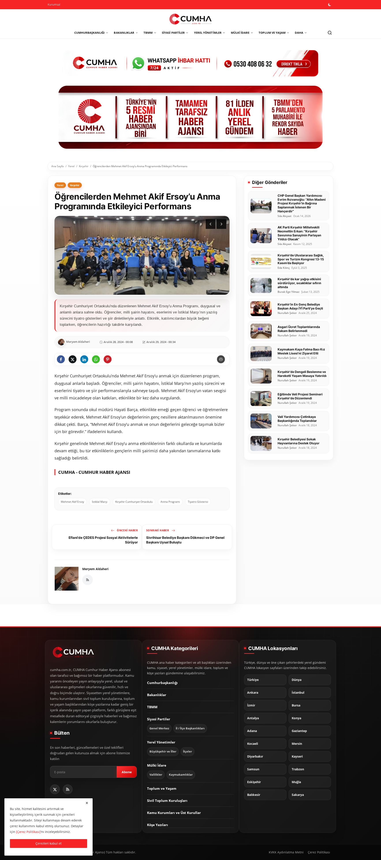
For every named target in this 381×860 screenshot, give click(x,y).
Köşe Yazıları (157, 824)
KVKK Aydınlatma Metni (286, 852)
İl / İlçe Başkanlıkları (190, 728)
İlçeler (187, 751)
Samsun (253, 769)
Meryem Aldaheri (95, 569)
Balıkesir (253, 795)
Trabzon (298, 769)
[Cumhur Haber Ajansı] (190, 117)
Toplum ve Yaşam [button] (272, 33)
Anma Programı (170, 502)
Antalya (253, 718)
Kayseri (297, 756)
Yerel (71, 166)
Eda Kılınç (284, 268)
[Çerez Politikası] (28, 832)
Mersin (297, 743)
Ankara (252, 692)
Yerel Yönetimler (161, 742)
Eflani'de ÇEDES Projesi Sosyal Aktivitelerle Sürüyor (103, 540)
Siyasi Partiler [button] (173, 33)
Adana (252, 731)
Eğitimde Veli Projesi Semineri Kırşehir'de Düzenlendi (300, 396)
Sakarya (298, 795)
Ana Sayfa (57, 166)
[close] (86, 803)
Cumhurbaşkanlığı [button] (89, 33)
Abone (127, 772)
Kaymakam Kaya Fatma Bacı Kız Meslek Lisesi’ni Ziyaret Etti (301, 351)
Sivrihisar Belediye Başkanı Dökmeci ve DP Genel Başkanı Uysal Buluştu (185, 540)
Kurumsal (54, 4)
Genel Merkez (159, 728)
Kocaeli (252, 743)
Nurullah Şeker (287, 313)
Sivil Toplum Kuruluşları (167, 800)
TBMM (152, 706)
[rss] (68, 789)
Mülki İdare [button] (240, 33)
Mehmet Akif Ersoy (72, 502)
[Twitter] (55, 789)
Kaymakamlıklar (181, 774)
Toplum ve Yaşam (161, 788)
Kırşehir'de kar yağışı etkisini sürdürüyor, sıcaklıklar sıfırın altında (299, 283)
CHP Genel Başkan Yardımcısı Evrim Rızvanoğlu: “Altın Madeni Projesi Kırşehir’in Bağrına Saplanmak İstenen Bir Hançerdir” (302, 203)
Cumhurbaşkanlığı (162, 682)
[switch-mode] (330, 4)
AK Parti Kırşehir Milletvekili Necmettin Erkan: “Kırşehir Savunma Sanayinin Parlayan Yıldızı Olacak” (299, 233)
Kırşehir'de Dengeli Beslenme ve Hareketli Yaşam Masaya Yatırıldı (302, 374)
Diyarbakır (255, 756)
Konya (296, 718)
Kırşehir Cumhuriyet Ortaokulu (134, 502)
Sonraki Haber (158, 530)
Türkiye (253, 680)
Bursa (296, 705)
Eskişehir (254, 782)
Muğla (296, 782)
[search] (329, 33)
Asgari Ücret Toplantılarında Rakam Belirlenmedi (299, 329)
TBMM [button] (148, 33)
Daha (299, 33)
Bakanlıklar (156, 694)
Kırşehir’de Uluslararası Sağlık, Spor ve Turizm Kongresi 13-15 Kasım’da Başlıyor (301, 259)
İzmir (251, 705)
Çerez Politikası (319, 852)
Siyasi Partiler (158, 719)
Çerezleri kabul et (48, 843)
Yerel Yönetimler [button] (208, 33)
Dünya (296, 680)
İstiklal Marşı (99, 502)
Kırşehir (83, 166)
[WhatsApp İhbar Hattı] (190, 62)
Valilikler (155, 774)
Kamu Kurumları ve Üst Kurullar (174, 812)
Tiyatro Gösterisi (198, 502)
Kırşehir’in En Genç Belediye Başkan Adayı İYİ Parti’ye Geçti (300, 306)
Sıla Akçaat (284, 216)
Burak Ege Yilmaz (288, 291)
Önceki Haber (127, 530)
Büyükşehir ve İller (162, 751)
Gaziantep (299, 731)
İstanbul (298, 692)
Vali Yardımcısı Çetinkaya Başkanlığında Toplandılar (297, 419)
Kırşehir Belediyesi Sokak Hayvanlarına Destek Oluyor (298, 441)
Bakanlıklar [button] (124, 33)
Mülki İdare (156, 765)
